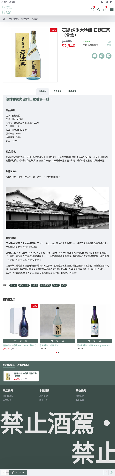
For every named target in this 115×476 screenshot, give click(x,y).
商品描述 (43, 91)
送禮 (64, 285)
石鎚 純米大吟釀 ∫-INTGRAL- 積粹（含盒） (20, 345)
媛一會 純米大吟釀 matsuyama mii (93, 345)
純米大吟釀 (23, 285)
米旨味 (56, 285)
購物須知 (72, 91)
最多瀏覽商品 (23, 365)
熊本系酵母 (45, 285)
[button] (56, 352)
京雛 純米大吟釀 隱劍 (49, 345)
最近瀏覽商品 (9, 365)
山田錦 (34, 285)
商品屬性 (57, 91)
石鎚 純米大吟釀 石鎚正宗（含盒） (25, 374)
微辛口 (13, 285)
